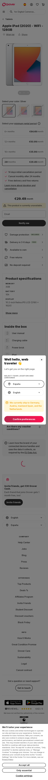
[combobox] (24, 384)
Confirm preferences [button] (24, 419)
